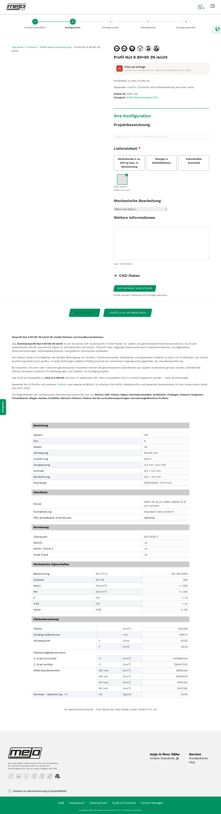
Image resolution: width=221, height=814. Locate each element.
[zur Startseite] (16, 6)
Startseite (17, 47)
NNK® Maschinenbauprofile (56, 47)
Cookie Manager (152, 802)
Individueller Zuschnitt (194, 160)
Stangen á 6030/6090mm (161, 160)
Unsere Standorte (162, 758)
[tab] (85, 313)
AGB (61, 802)
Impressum (76, 802)
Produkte (31, 47)
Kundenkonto (198, 758)
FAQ (192, 762)
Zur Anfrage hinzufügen (135, 288)
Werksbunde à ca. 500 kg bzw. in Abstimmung (129, 162)
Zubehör (132, 87)
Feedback (3, 407)
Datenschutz (98, 802)
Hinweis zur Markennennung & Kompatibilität (39, 791)
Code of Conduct (124, 802)
